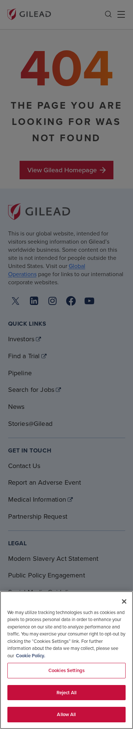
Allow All (66, 714)
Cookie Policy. (30, 655)
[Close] (124, 601)
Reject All (66, 692)
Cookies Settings (66, 670)
